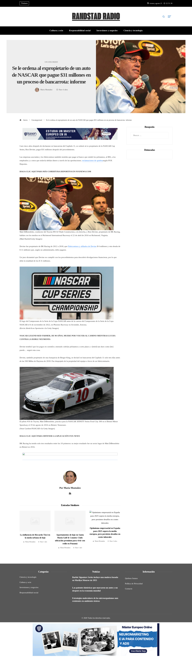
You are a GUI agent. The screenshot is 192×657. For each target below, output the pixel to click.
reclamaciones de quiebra (92, 160)
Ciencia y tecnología (28, 577)
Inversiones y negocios (29, 587)
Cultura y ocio (25, 582)
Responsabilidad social (29, 593)
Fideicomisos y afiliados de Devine (82, 246)
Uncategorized (51, 62)
